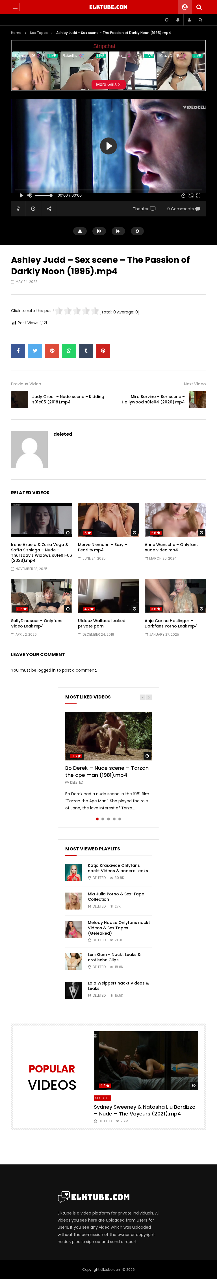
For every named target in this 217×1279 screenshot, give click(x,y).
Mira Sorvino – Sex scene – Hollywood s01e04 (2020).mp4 (153, 399)
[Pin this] (103, 351)
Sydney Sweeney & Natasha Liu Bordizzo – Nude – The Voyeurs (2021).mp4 (145, 1110)
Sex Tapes (39, 32)
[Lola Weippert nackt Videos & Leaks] (73, 990)
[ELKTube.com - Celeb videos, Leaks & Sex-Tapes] (109, 7)
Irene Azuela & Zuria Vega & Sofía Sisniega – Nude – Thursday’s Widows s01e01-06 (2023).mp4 (41, 553)
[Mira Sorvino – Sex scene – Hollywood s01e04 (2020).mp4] (197, 399)
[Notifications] (177, 19)
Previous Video (26, 384)
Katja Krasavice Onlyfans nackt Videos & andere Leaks (118, 868)
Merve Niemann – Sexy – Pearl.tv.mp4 (102, 547)
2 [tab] (102, 819)
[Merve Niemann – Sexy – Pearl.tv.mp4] (108, 520)
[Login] (189, 19)
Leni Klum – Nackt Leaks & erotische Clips (114, 957)
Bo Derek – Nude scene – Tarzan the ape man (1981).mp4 (107, 771)
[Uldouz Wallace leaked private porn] (108, 596)
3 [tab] (108, 819)
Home (16, 32)
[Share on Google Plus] (52, 351)
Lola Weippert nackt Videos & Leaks (118, 985)
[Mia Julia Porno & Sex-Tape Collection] (73, 901)
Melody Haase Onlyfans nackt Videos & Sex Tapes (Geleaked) (119, 928)
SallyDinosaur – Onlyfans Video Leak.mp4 (36, 623)
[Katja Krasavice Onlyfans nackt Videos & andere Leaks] (73, 872)
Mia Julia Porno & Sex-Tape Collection (116, 896)
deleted (62, 434)
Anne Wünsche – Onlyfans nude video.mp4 (172, 547)
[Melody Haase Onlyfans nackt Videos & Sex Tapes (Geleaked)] (73, 929)
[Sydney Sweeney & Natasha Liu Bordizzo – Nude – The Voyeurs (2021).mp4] (146, 1060)
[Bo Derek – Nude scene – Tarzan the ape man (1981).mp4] (108, 736)
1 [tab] (97, 819)
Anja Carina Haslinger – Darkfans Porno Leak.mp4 (171, 623)
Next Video (195, 384)
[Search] (199, 7)
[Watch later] (166, 19)
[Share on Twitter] (35, 351)
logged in (47, 670)
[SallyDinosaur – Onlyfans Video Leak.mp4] (41, 596)
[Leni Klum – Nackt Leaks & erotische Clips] (73, 961)
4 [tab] (114, 819)
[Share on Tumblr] (86, 351)
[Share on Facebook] (18, 351)
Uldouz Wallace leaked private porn (101, 623)
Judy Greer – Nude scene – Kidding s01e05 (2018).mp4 (68, 399)
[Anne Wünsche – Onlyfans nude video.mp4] (175, 520)
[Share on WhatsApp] (69, 351)
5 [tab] (119, 819)
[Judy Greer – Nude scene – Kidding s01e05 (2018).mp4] (19, 399)
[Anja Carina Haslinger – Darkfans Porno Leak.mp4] (175, 596)
